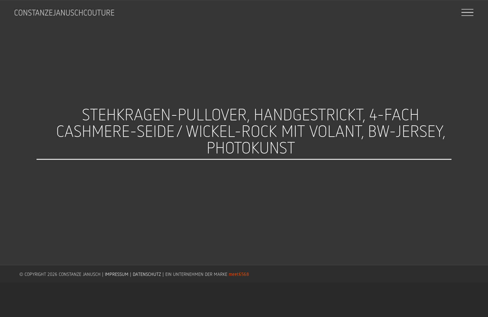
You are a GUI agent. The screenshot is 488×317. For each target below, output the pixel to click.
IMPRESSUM (116, 274)
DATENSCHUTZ (147, 274)
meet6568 (239, 274)
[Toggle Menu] (467, 12)
